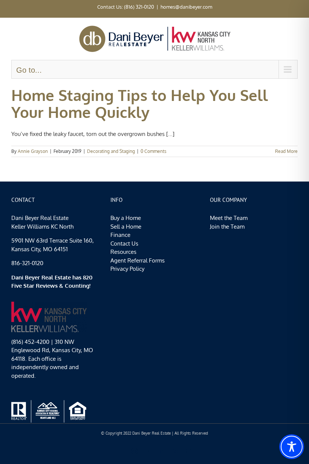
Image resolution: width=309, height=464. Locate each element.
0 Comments (154, 151)
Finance (120, 234)
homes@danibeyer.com (186, 7)
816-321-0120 (27, 263)
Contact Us (124, 243)
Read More (286, 151)
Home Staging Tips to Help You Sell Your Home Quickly (139, 103)
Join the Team (227, 226)
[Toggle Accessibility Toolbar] (291, 446)
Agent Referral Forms (137, 260)
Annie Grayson (33, 151)
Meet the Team (229, 217)
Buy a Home (125, 217)
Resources (123, 251)
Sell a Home (125, 226)
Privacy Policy (127, 268)
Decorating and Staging (111, 151)
